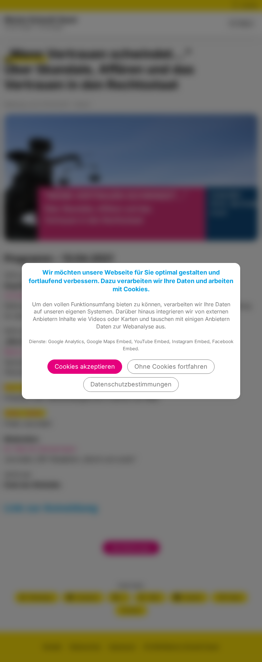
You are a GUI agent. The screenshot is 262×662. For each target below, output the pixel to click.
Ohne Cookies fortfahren (170, 366)
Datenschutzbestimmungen (131, 384)
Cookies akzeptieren (85, 366)
